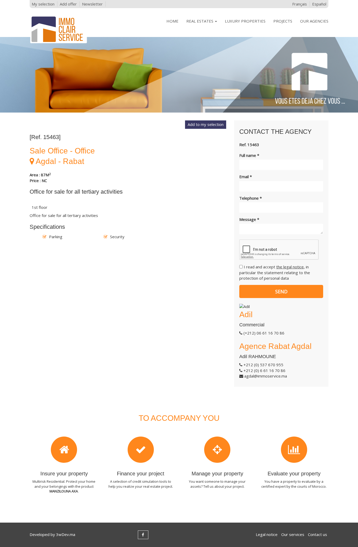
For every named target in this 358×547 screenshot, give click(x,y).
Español (319, 4)
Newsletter (92, 4)
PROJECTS (282, 21)
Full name (249, 155)
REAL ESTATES (200, 21)
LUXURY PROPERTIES (245, 21)
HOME (172, 21)
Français (299, 4)
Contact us (317, 534)
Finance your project (140, 473)
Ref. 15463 (249, 144)
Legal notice (267, 534)
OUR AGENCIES (314, 21)
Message (249, 219)
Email (245, 176)
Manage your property (217, 473)
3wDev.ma (65, 534)
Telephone (250, 198)
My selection (43, 4)
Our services (292, 534)
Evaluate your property (294, 473)
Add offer (68, 4)
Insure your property (64, 473)
